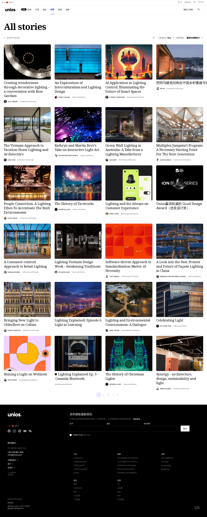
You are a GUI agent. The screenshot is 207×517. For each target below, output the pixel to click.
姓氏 (108, 423)
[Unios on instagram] (14, 431)
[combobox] (170, 38)
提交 (185, 428)
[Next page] (113, 395)
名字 (71, 423)
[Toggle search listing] (153, 38)
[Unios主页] (11, 9)
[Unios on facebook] (9, 431)
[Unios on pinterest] (19, 431)
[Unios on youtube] (24, 431)
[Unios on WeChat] (30, 431)
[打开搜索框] (198, 9)
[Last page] (118, 395)
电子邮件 (147, 423)
